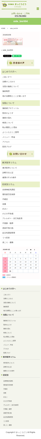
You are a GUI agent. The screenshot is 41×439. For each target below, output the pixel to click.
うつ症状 (6, 238)
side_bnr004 (8, 50)
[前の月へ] (25, 249)
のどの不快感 (7, 214)
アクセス (6, 142)
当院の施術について (10, 86)
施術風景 (6, 91)
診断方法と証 (7, 173)
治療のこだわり (8, 82)
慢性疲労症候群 (8, 194)
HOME (3, 28)
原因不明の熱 (7, 228)
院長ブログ (7, 147)
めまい (5, 209)
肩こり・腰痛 (7, 242)
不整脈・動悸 (7, 223)
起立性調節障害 (8, 233)
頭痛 (4, 204)
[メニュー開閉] (38, 9)
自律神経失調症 (8, 190)
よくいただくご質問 (10, 132)
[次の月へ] (35, 249)
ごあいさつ (7, 77)
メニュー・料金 (8, 137)
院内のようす (7, 113)
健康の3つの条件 (9, 177)
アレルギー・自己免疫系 (12, 218)
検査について (7, 123)
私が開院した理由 (9, 127)
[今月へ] (30, 249)
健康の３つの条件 (8, 371)
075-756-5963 (20, 16)
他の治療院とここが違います (14, 96)
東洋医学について (9, 168)
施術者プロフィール (10, 108)
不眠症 (5, 199)
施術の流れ (7, 118)
